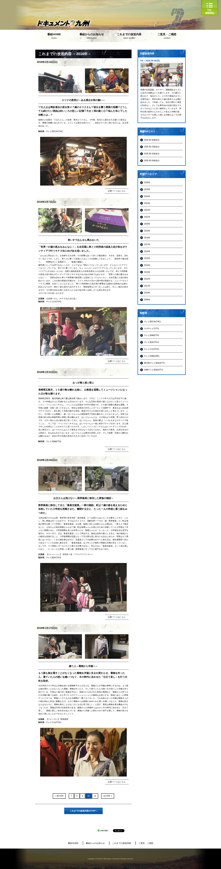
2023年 (147, 203)
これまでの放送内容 (121, 843)
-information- (92, 36)
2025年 (147, 189)
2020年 (147, 224)
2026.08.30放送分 (152, 140)
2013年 (147, 272)
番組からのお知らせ (95, 843)
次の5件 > (107, 796)
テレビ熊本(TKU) (53, 557)
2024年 (147, 196)
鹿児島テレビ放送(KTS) (154, 363)
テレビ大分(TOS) (53, 301)
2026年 (147, 182)
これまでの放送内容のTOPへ (83, 811)
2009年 (147, 299)
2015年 (147, 258)
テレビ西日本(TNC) (54, 131)
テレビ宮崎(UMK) (151, 356)
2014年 (147, 265)
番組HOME (73, 843)
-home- (54, 36)
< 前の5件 (59, 796)
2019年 (147, 231)
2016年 (147, 251)
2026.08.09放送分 (152, 160)
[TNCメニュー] (210, 1)
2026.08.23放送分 (152, 147)
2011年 (147, 286)
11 (95, 796)
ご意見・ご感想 (145, 843)
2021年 (147, 217)
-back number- (129, 36)
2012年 (147, 279)
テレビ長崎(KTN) (53, 441)
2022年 (147, 210)
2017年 (147, 244)
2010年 (147, 293)
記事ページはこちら (117, 191)
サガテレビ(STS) (151, 328)
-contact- (166, 36)
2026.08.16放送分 (152, 153)
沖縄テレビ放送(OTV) (153, 370)
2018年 (147, 238)
